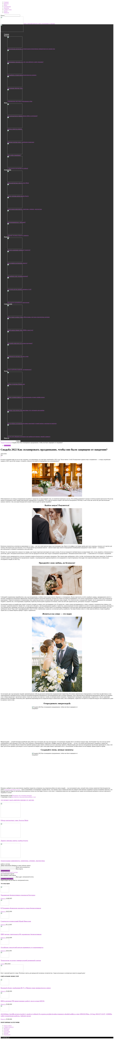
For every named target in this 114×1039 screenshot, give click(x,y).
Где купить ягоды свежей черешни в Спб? (19, 289)
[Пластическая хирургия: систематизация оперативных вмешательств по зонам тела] (14, 47)
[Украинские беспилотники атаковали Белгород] (5, 892)
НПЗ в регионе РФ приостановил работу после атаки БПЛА (22, 1001)
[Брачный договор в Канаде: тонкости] (14, 234)
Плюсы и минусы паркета (14, 129)
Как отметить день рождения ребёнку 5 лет (23, 797)
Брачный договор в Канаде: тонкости (18, 235)
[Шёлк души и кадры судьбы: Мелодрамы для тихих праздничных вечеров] (14, 315)
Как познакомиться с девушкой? (16, 222)
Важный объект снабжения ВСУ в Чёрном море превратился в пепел (26, 988)
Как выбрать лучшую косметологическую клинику (21, 75)
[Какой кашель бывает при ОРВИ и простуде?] (14, 328)
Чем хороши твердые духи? (15, 88)
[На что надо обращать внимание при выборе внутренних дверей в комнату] (14, 435)
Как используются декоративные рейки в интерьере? (22, 116)
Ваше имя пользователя (23, 867)
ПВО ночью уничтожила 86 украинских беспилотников (21, 934)
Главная (6, 2)
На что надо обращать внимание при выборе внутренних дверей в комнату (28, 436)
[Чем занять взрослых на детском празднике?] (14, 341)
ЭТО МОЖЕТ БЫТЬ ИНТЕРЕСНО (12, 800)
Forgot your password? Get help (9, 872)
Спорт (2, 963)
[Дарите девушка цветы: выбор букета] (14, 194)
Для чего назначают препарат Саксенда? (18, 250)
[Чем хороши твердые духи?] (14, 86)
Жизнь (7, 1028)
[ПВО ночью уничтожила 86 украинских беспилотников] (5, 931)
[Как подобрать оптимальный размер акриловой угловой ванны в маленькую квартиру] (14, 422)
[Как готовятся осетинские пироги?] (14, 261)
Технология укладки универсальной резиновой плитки (21, 960)
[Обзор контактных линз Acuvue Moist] (14, 181)
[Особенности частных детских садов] (14, 355)
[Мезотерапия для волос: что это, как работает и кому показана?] (14, 60)
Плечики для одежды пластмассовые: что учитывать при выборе (25, 410)
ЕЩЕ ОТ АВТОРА (28, 800)
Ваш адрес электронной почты (25, 877)
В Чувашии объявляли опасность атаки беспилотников (21, 908)
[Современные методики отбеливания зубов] (14, 99)
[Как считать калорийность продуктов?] (14, 301)
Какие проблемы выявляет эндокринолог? (19, 369)
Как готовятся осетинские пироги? (17, 263)
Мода (5, 5)
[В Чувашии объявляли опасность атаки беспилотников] (5, 905)
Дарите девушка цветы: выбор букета (18, 196)
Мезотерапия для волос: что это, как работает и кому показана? (25, 62)
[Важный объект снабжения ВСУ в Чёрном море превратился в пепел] (5, 984)
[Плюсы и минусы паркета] (14, 127)
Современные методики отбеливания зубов (19, 101)
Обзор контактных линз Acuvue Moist (18, 183)
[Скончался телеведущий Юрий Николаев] (5, 918)
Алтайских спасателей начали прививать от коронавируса (22, 947)
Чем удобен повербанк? (14, 155)
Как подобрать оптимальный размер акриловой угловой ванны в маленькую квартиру (32, 423)
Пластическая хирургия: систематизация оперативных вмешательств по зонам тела (31, 49)
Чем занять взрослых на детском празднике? (20, 343)
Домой (3, 442)
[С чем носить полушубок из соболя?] (14, 167)
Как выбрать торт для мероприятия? (17, 276)
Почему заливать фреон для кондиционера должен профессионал (26, 397)
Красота (6, 3)
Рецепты (6, 8)
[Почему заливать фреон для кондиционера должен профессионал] (14, 395)
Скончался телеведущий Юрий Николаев (16, 921)
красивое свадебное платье (12, 789)
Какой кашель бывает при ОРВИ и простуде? (20, 330)
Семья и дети (8, 9)
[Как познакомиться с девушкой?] (14, 220)
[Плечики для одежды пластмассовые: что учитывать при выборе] (14, 409)
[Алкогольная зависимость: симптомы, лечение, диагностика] (14, 207)
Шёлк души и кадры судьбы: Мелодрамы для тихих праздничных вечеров (28, 317)
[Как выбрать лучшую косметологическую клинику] (14, 73)
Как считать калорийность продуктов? (18, 302)
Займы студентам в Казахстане (16, 384)
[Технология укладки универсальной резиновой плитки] (5, 957)
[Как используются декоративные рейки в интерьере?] (14, 114)
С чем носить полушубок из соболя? (17, 168)
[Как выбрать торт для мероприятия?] (14, 274)
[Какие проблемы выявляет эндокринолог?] (14, 368)
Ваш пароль (19, 869)
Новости (6, 12)
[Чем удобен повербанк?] (14, 153)
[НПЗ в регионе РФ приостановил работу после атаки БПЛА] (5, 997)
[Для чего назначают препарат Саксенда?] (14, 248)
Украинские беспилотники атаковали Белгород (18, 895)
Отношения (7, 6)
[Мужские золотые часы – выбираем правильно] (14, 140)
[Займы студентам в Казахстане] (14, 382)
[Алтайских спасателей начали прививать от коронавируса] (5, 944)
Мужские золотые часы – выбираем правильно (20, 142)
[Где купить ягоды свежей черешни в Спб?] (14, 288)
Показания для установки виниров (22, 795)
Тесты (5, 11)
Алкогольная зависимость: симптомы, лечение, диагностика (24, 209)
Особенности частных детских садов (17, 356)
